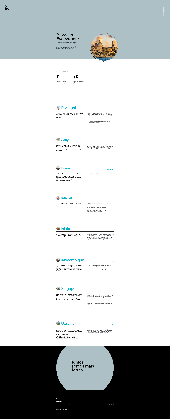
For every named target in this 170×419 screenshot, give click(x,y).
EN (161, 25)
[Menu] (164, 26)
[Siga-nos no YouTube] (113, 405)
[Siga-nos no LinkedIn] (109, 405)
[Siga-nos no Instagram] (111, 405)
